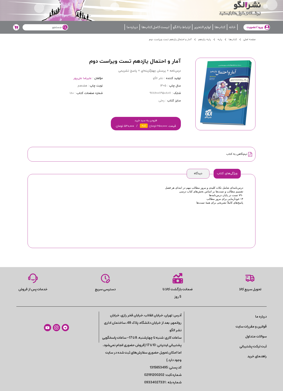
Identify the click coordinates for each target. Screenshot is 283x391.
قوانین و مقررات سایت (251, 326)
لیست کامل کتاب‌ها (155, 27)
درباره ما (132, 27)
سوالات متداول (256, 336)
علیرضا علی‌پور (82, 78)
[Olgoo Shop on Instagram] (56, 327)
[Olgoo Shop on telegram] (65, 327)
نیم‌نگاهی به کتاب (236, 154)
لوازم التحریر (202, 27)
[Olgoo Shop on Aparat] (47, 327)
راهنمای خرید (257, 356)
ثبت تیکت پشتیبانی (253, 346)
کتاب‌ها (220, 27)
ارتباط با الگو (181, 27)
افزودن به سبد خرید (146, 123)
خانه (232, 27)
